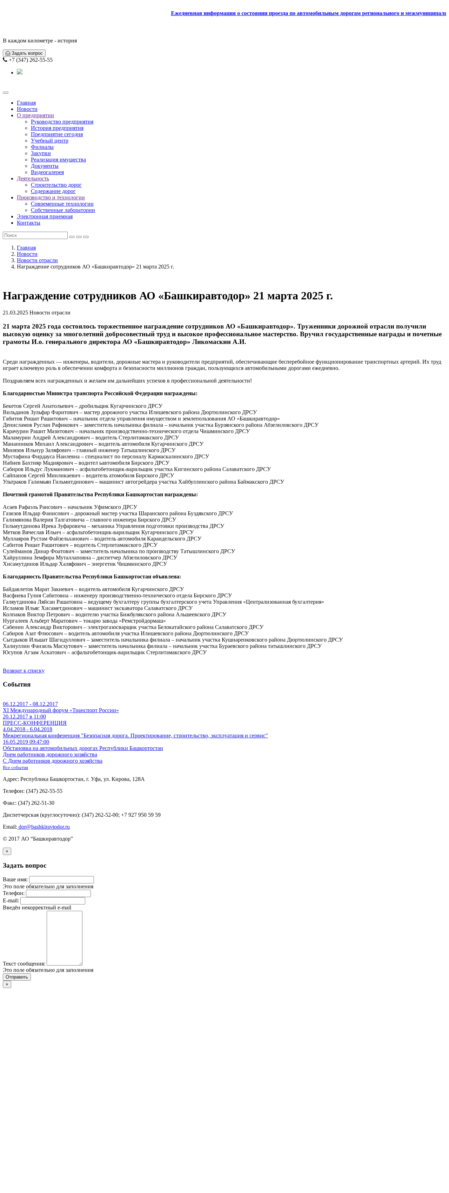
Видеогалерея (47, 172)
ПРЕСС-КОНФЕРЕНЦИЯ (35, 720)
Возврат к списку (24, 671)
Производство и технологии (51, 197)
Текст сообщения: (24, 964)
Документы (45, 166)
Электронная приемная (45, 216)
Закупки (41, 153)
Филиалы (42, 147)
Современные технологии (62, 204)
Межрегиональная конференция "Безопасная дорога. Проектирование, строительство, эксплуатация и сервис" (135, 732)
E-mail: (11, 900)
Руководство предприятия (62, 122)
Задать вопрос (26, 53)
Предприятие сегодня (57, 134)
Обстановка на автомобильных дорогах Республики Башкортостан (83, 745)
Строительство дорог (56, 185)
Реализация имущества (58, 160)
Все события (15, 767)
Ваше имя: (15, 879)
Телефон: (14, 893)
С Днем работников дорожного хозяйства (52, 757)
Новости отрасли (37, 260)
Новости (27, 109)
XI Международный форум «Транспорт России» (61, 707)
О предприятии (35, 115)
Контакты (28, 223)
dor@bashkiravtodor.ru (43, 827)
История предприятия (57, 128)
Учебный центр (49, 141)
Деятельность (33, 178)
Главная (26, 103)
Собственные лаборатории (63, 210)
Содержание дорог (53, 191)
